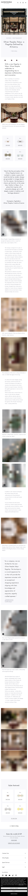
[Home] (6, 2)
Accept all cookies (14, 888)
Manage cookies (13, 893)
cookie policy (21, 884)
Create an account (13, 843)
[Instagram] (19, 59)
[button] (24, 2)
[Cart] (22, 2)
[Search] (17, 2)
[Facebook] (7, 59)
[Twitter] (13, 59)
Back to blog (14, 819)
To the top (13, 811)
